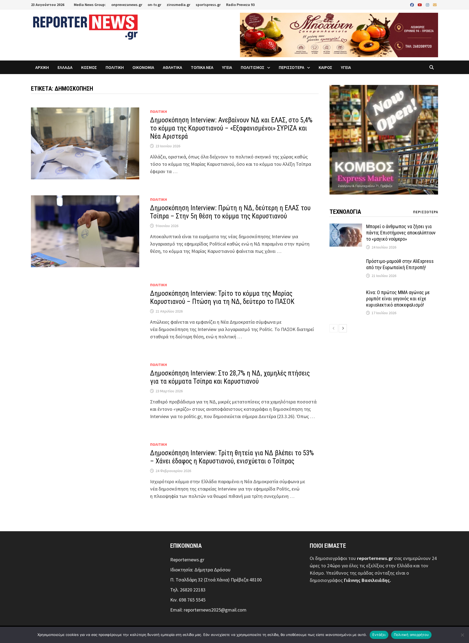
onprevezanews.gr (126, 4)
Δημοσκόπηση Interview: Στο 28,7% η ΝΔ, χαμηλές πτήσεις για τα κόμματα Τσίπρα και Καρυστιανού (230, 377)
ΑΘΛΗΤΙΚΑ (172, 67)
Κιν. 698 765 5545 (187, 600)
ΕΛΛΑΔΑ (65, 67)
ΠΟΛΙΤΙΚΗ (115, 67)
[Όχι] (462, 635)
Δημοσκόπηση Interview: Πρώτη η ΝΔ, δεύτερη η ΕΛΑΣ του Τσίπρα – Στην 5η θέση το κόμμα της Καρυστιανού (230, 212)
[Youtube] (420, 4)
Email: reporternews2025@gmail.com (208, 610)
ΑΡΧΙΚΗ (42, 67)
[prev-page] (333, 328)
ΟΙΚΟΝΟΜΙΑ (143, 67)
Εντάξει (379, 634)
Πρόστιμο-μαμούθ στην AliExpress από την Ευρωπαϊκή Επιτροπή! (400, 264)
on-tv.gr (154, 4)
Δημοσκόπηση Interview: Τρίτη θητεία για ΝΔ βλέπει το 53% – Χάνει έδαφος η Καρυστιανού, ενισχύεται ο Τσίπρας (232, 457)
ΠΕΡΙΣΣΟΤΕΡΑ (291, 67)
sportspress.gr (208, 4)
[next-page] (343, 328)
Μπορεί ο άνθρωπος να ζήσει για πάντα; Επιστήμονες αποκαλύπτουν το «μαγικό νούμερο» (401, 233)
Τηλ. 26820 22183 (187, 590)
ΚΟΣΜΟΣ (89, 67)
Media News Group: (90, 4)
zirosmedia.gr (178, 4)
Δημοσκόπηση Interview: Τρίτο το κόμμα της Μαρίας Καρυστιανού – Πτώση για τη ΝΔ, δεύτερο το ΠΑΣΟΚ (222, 297)
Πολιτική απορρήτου (411, 634)
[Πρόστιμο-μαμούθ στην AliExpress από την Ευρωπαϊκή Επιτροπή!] (345, 262)
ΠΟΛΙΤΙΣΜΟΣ (252, 67)
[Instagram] (428, 4)
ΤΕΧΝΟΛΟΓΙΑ (345, 211)
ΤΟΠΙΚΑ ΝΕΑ (202, 67)
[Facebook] (412, 4)
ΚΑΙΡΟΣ (325, 67)
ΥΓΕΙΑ (227, 67)
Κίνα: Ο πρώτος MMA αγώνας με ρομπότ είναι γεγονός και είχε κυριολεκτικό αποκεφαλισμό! (398, 298)
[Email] (435, 4)
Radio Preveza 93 (240, 4)
